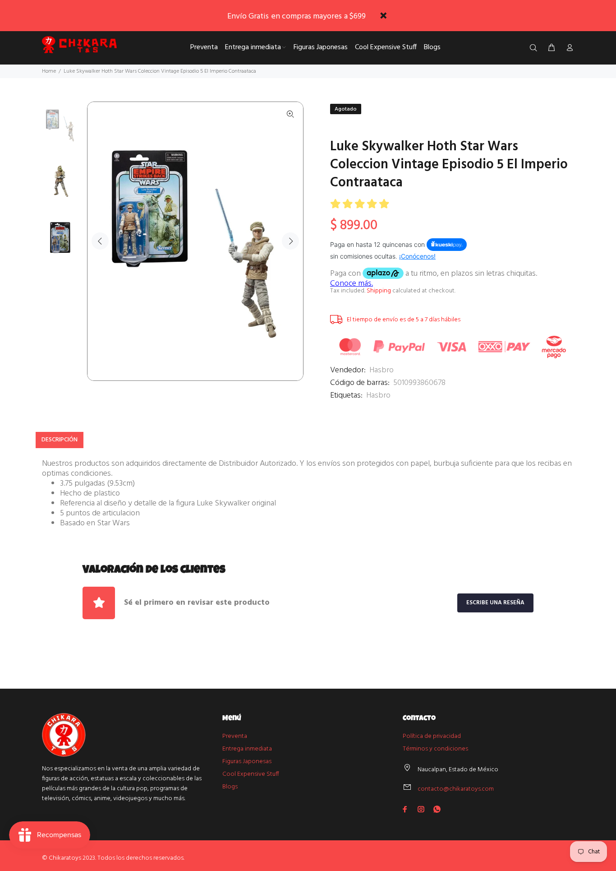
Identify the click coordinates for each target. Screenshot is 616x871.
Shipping (379, 291)
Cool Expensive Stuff (250, 774)
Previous (100, 241)
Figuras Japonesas (246, 761)
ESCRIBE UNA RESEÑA (495, 602)
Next (290, 241)
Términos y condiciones (435, 749)
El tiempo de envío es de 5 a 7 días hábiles (403, 320)
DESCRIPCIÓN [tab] (59, 440)
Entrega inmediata (247, 749)
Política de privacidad (432, 736)
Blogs (230, 787)
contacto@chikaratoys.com (456, 789)
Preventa (234, 736)
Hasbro (381, 370)
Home (49, 71)
